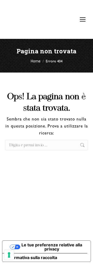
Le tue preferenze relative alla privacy (51, 247)
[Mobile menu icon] (83, 19)
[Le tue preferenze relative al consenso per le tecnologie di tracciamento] (9, 255)
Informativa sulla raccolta (31, 257)
